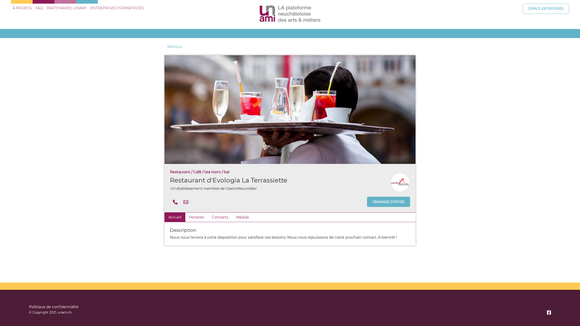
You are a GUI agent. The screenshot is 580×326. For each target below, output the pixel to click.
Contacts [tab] (220, 217)
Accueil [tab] (174, 217)
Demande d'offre (388, 202)
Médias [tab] (242, 217)
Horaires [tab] (196, 217)
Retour (174, 46)
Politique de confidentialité (54, 307)
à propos (22, 8)
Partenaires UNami (67, 8)
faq (39, 8)
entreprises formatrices (117, 8)
